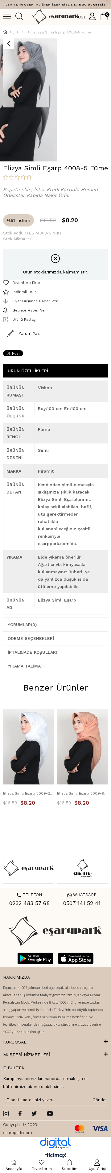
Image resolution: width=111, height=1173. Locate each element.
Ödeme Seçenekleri (31, 638)
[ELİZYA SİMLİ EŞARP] (28, 32)
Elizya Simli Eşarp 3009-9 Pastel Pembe (82, 793)
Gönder (98, 1100)
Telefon (29, 894)
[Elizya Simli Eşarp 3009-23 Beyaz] (28, 747)
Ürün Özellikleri (28, 370)
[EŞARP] (17, 32)
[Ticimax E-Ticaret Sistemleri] (56, 1156)
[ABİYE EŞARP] (23, 32)
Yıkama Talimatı (26, 666)
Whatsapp (82, 894)
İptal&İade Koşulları (32, 652)
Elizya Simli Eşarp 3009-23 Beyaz (28, 793)
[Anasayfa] (10, 32)
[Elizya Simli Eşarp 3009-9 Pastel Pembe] (82, 747)
